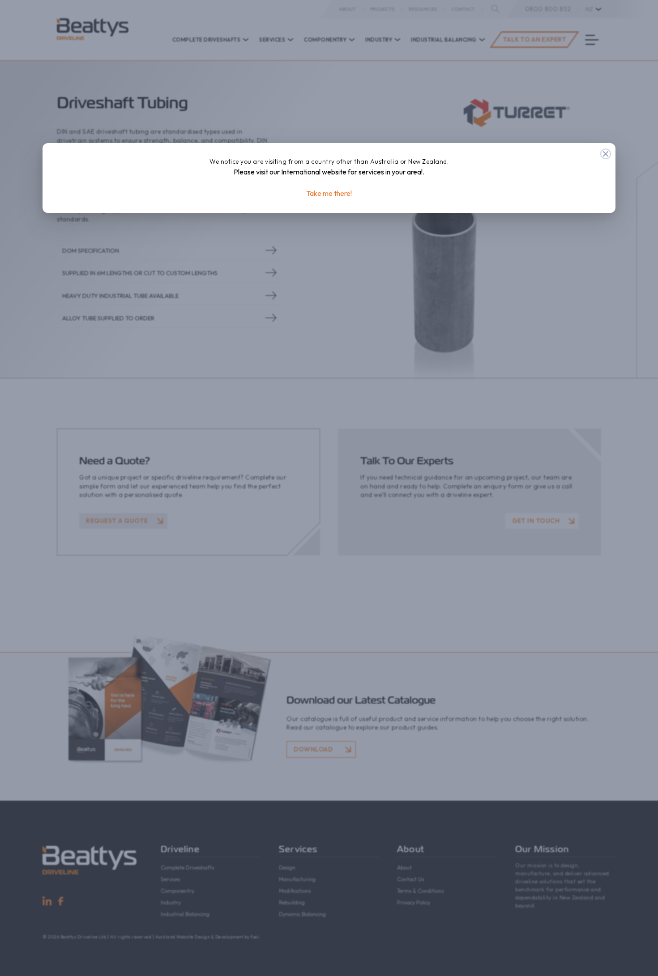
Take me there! (329, 193)
